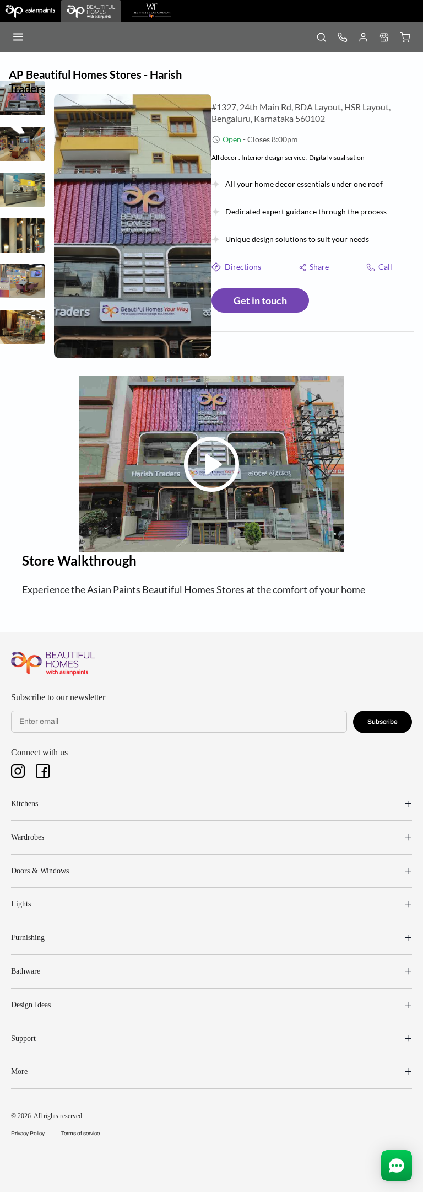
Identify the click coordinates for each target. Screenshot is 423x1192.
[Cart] (404, 36)
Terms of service (80, 1133)
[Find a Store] (383, 36)
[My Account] (362, 36)
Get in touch (260, 300)
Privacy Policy (28, 1133)
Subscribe (382, 722)
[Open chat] (396, 1165)
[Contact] (342, 36)
